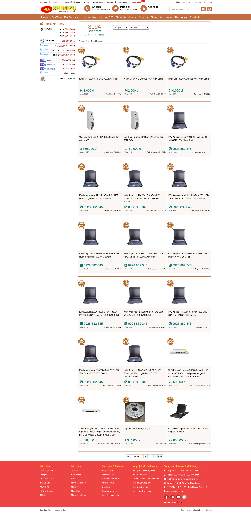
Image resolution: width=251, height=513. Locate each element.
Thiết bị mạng (181, 17)
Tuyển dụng (136, 2)
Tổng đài (45, 17)
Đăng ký (198, 2)
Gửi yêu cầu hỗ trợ (67, 78)
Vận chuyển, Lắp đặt (141, 482)
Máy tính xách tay (78, 482)
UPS (73, 478)
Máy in (87, 17)
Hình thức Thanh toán (142, 490)
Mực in (78, 17)
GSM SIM (44, 486)
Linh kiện (106, 486)
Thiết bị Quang (46, 490)
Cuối (160, 456)
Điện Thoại (57, 17)
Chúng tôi (56, 2)
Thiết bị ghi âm (46, 470)
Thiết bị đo (195, 17)
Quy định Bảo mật (140, 486)
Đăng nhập (207, 2)
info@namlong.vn (174, 478)
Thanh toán (122, 2)
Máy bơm (44, 495)
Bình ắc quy (76, 474)
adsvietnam (207, 510)
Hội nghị (168, 17)
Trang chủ (43, 2)
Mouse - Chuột (108, 482)
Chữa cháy (121, 17)
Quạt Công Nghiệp (110, 490)
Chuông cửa (156, 17)
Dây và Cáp (45, 482)
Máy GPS (108, 17)
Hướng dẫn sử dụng (72, 2)
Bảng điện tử (107, 470)
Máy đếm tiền (108, 474)
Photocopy (143, 17)
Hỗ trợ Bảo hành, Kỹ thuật (144, 470)
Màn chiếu (75, 490)
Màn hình (75, 486)
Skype (45, 45)
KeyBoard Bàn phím (110, 478)
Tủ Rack (74, 470)
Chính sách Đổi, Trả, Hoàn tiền (146, 478)
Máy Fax (68, 17)
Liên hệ (110, 2)
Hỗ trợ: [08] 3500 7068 (184, 2)
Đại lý (86, 2)
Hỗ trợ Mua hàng (140, 474)
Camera (132, 17)
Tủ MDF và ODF (47, 478)
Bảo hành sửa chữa (110, 495)
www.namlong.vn (190, 478)
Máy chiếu (97, 17)
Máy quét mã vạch (79, 495)
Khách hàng (98, 2)
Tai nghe (43, 474)
